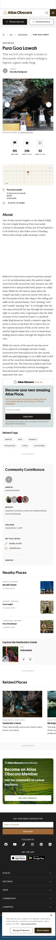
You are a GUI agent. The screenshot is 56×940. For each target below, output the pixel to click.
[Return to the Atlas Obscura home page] (18, 12)
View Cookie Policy (28, 924)
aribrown (28, 511)
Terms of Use (21, 423)
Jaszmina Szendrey (14, 511)
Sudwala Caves (12, 723)
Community (9, 898)
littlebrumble (40, 511)
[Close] (51, 915)
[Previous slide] (7, 104)
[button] (15, 143)
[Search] (46, 12)
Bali (49, 220)
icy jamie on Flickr (25, 132)
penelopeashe (12, 490)
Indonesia (26, 650)
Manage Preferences (21, 930)
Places (6, 873)
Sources (9, 560)
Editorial (8, 881)
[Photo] (46, 587)
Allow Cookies (43, 930)
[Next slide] (48, 104)
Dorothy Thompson (18, 72)
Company (8, 907)
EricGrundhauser (13, 514)
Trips (5, 890)
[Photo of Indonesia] (10, 654)
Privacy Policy (9, 423)
